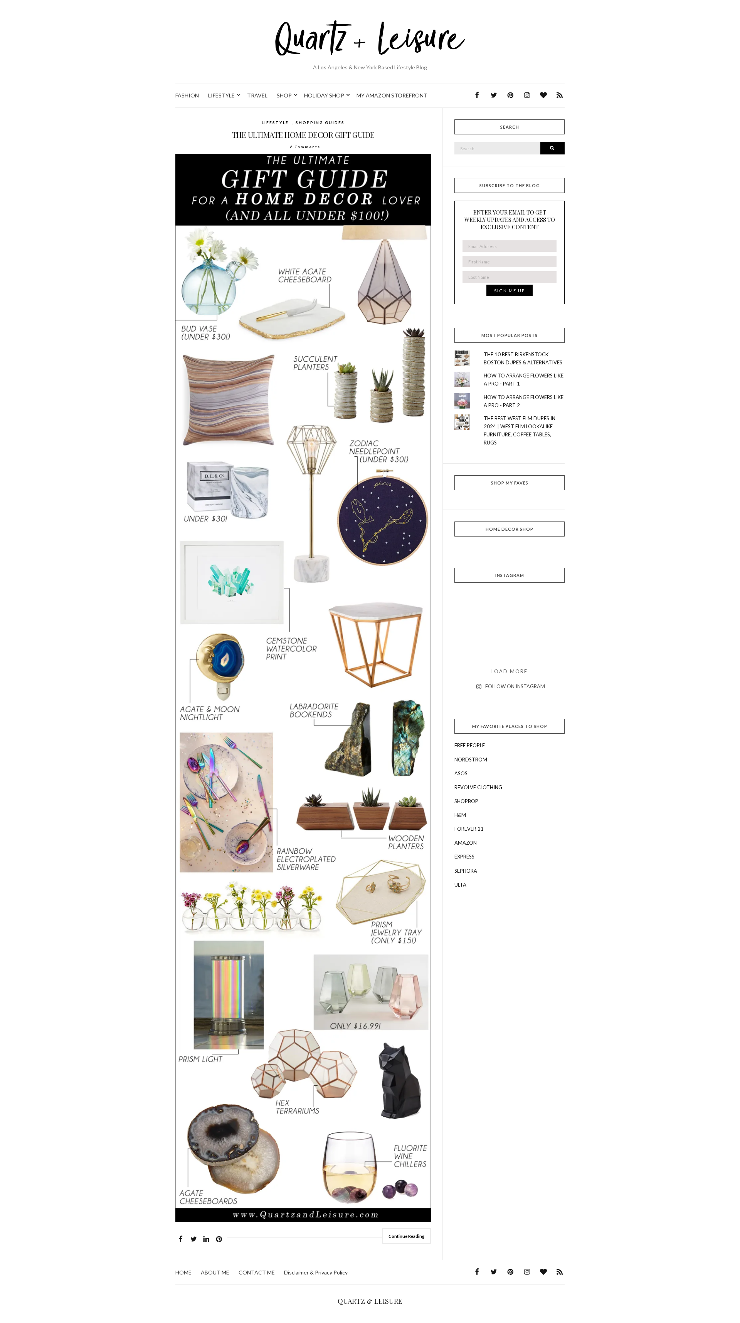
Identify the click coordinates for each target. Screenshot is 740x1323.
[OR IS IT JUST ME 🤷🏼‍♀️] (509, 627)
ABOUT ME (215, 1272)
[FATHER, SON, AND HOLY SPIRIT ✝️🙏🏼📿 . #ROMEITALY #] (547, 605)
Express (464, 856)
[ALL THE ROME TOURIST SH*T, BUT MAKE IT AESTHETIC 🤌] (471, 605)
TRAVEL (257, 95)
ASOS (461, 773)
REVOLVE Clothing (478, 787)
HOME (183, 1272)
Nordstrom (470, 759)
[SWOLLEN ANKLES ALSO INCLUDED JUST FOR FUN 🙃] (471, 649)
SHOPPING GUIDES (320, 122)
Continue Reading (406, 1236)
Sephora (465, 871)
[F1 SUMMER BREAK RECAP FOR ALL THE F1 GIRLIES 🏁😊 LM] (509, 605)
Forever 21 (469, 829)
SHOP (284, 95)
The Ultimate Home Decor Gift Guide (303, 134)
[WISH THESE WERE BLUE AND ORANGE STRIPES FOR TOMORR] (547, 649)
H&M (460, 815)
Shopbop (466, 801)
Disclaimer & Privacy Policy (316, 1272)
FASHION (187, 95)
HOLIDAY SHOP (324, 95)
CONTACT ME (257, 1272)
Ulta (460, 885)
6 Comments (305, 146)
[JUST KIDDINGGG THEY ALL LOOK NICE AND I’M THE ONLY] (547, 627)
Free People (469, 745)
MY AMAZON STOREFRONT (392, 95)
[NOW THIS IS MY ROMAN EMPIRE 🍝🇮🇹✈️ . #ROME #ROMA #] (471, 627)
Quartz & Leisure (370, 1301)
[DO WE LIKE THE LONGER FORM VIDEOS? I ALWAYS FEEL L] (509, 649)
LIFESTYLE (221, 95)
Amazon (465, 843)
